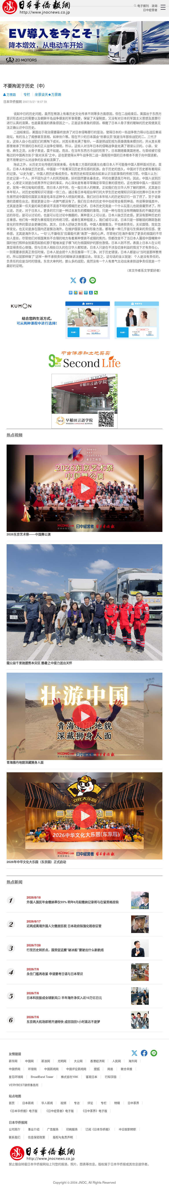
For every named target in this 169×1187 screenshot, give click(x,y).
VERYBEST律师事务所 (24, 1085)
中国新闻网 (51, 1069)
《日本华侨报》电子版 (23, 1111)
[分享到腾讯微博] (86, 292)
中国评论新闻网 (76, 1069)
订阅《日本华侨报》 (98, 1129)
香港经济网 (97, 1061)
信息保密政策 (36, 1137)
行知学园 (110, 1077)
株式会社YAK (69, 1077)
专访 (77, 1103)
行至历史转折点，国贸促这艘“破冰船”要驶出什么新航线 (65, 949)
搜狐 (97, 1069)
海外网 (133, 1061)
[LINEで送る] (94, 282)
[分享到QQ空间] (76, 292)
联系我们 (14, 1137)
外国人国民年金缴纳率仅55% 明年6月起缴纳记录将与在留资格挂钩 (73, 902)
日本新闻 (28, 1103)
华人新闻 (47, 1103)
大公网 (78, 1061)
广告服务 (53, 1129)
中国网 (29, 1061)
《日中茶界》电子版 (94, 1111)
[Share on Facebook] (84, 282)
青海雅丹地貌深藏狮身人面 (25, 762)
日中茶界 (133, 1103)
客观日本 (91, 1077)
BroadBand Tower (42, 1077)
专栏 (27, 94)
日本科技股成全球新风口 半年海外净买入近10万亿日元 (64, 997)
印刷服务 (72, 1129)
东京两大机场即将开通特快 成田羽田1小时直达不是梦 (63, 1021)
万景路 (11, 94)
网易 (110, 1069)
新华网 (13, 1061)
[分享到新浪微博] (81, 292)
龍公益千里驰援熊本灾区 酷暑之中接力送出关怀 (39, 663)
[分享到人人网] (91, 292)
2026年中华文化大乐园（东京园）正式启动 (36, 861)
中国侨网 (14, 1069)
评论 (90, 1103)
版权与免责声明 (63, 1137)
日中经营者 (150, 10)
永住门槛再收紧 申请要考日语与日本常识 (55, 973)
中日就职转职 (127, 1129)
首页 (12, 1103)
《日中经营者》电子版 (59, 1111)
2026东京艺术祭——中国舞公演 (29, 534)
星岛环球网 (16, 1077)
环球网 (32, 1069)
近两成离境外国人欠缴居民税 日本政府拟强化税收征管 (64, 926)
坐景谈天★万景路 (48, 94)
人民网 (116, 1061)
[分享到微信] (96, 292)
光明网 (62, 1061)
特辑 (117, 1103)
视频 (63, 1103)
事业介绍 (33, 1129)
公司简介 (14, 1129)
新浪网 (45, 1061)
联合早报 (126, 1069)
